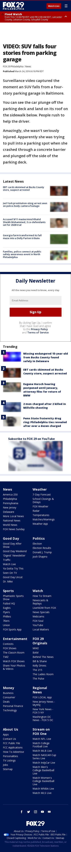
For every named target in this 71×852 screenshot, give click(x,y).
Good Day (11, 538)
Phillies (7, 616)
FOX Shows (9, 648)
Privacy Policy (39, 329)
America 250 (10, 494)
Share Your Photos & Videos (14, 667)
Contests (8, 644)
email (49, 812)
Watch (38, 591)
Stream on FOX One (41, 731)
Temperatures (41, 515)
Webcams (38, 616)
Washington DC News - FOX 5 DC (43, 718)
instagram (35, 812)
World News (10, 525)
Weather (40, 489)
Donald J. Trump (42, 552)
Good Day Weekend (15, 551)
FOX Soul (38, 620)
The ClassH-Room (13, 652)
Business (8, 693)
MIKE (36, 648)
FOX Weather (40, 506)
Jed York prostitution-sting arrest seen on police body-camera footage (25, 205)
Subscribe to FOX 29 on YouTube (31, 439)
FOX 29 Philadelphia (13, 66)
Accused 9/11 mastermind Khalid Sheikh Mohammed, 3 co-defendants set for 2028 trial (24, 222)
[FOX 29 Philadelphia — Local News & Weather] (13, 5)
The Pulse (38, 678)
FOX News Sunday (14, 529)
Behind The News (43, 657)
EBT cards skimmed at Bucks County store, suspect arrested (23, 188)
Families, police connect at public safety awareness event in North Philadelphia (22, 254)
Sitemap (8, 769)
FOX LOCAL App (42, 697)
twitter (28, 812)
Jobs (5, 764)
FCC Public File (11, 743)
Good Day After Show (12, 545)
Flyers (6, 612)
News (28, 66)
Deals (6, 701)
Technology (10, 710)
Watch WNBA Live (43, 788)
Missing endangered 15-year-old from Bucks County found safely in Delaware (45, 357)
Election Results (42, 548)
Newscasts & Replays (40, 601)
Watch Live (54, 6)
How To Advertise (13, 751)
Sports (8, 591)
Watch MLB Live (42, 750)
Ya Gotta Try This (13, 568)
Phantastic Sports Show (13, 597)
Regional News (40, 690)
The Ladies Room (43, 674)
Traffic (7, 560)
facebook (22, 812)
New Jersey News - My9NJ (44, 703)
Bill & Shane (40, 661)
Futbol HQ (9, 603)
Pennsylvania (10, 503)
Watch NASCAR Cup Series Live (44, 756)
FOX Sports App (12, 629)
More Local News (13, 516)
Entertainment (15, 639)
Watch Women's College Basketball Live (43, 781)
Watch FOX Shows (14, 661)
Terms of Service (38, 332)
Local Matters (41, 629)
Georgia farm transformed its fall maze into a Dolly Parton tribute (22, 237)
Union (6, 625)
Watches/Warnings (44, 519)
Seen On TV (10, 572)
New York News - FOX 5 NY (43, 710)
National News (11, 520)
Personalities (10, 756)
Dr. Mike (8, 581)
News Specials (41, 612)
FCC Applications (13, 747)
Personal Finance (13, 706)
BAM (35, 652)
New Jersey (9, 507)
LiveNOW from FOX (44, 607)
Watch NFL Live (42, 738)
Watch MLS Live (42, 793)
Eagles (7, 607)
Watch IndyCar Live (44, 762)
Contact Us (9, 738)
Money (8, 688)
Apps (6, 734)
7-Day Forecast (42, 494)
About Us (10, 729)
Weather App (40, 523)
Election (37, 543)
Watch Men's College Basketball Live (43, 770)
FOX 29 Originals (40, 641)
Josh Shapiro (40, 556)
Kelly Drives (39, 665)
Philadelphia (10, 499)
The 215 (37, 670)
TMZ (6, 657)
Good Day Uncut (13, 577)
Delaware (8, 512)
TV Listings (9, 760)
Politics (39, 538)
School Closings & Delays (43, 500)
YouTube (38, 625)
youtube (42, 812)
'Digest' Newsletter (14, 555)
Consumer (9, 697)
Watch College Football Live (41, 744)
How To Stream (42, 596)
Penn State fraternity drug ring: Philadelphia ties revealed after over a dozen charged (45, 422)
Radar (36, 510)
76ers (6, 620)
